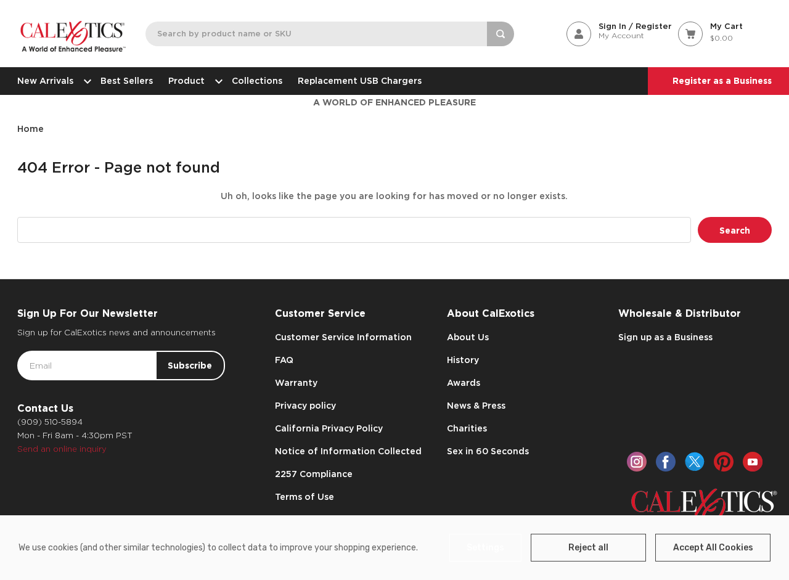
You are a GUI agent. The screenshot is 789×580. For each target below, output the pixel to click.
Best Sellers (126, 81)
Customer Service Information (343, 337)
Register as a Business (722, 81)
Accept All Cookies (713, 547)
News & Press (476, 405)
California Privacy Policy (329, 428)
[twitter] (695, 462)
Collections (257, 81)
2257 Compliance (314, 474)
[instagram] (637, 462)
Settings (485, 547)
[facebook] (666, 462)
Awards (463, 383)
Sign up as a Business (665, 337)
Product (186, 81)
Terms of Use (304, 497)
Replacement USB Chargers (360, 81)
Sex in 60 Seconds (488, 451)
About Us (468, 337)
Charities (467, 428)
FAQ (284, 360)
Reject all (588, 547)
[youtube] (752, 462)
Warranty (296, 383)
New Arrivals (45, 81)
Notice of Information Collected (348, 451)
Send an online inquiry (62, 449)
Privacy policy (305, 405)
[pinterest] (724, 462)
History (463, 360)
